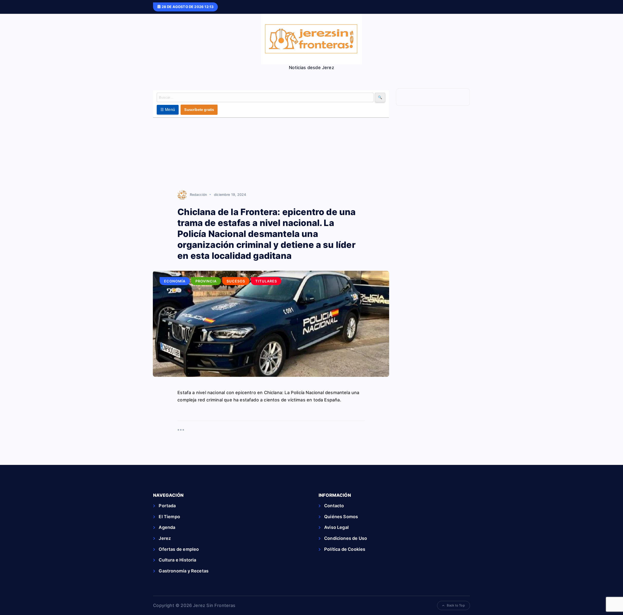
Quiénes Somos (341, 516)
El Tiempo (169, 516)
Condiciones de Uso (345, 538)
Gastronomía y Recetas (184, 570)
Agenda (167, 527)
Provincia (206, 281)
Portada (167, 505)
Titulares (266, 281)
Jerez (165, 538)
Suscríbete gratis (199, 110)
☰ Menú (167, 110)
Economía (174, 281)
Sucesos (236, 281)
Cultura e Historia (177, 559)
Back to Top (456, 605)
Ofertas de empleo (179, 549)
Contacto (334, 505)
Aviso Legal (336, 527)
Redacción (198, 194)
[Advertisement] (271, 154)
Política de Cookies (344, 549)
